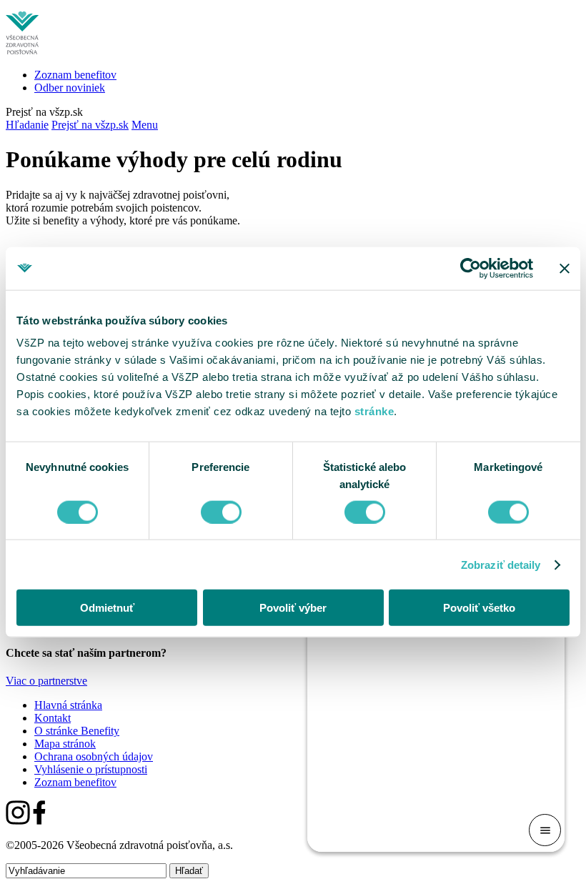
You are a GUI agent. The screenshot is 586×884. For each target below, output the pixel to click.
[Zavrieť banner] (565, 268)
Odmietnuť (107, 608)
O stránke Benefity (76, 731)
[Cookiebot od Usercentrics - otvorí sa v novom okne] (470, 268)
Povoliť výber (293, 608)
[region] (293, 442)
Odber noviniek (69, 87)
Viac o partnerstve (46, 681)
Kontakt (52, 718)
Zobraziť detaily (501, 564)
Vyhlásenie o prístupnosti (90, 769)
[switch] (221, 511)
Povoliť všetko (479, 608)
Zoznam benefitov (75, 75)
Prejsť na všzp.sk (44, 112)
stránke (374, 411)
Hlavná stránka (68, 705)
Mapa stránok (65, 744)
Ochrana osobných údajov (93, 756)
